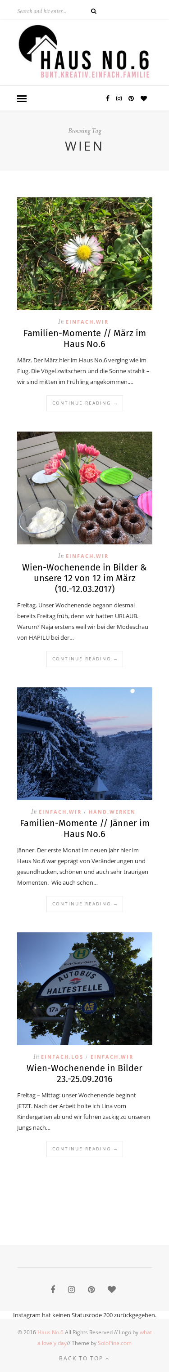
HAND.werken (112, 811)
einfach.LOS (62, 1056)
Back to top (82, 1358)
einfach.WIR (87, 321)
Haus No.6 (50, 1332)
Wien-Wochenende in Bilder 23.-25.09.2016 (84, 1073)
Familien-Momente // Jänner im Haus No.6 (85, 828)
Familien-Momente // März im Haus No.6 (84, 338)
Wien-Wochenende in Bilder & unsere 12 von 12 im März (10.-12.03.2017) (84, 578)
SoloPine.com (115, 1343)
